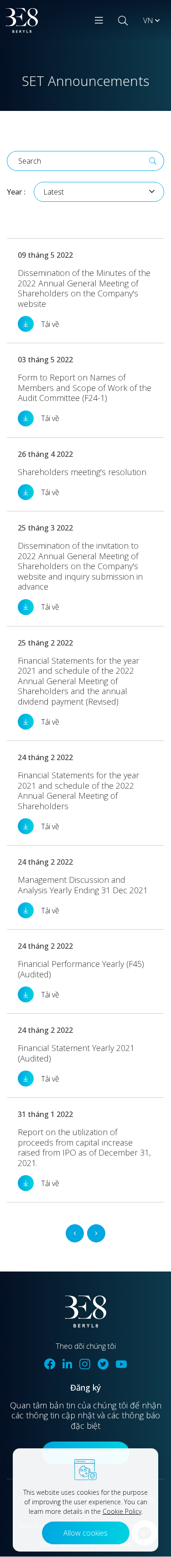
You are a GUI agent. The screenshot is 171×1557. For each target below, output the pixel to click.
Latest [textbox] (53, 192)
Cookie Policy (122, 1511)
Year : (16, 192)
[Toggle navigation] (99, 20)
